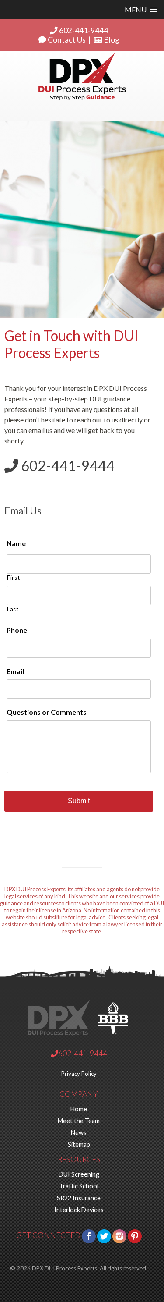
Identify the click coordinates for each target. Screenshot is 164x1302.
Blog (110, 39)
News (79, 1132)
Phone (17, 630)
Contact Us (66, 39)
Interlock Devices (79, 1209)
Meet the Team (79, 1121)
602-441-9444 (83, 30)
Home (78, 1109)
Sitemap (79, 1144)
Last (13, 609)
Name (16, 543)
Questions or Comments (47, 712)
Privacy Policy (79, 1073)
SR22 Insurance (79, 1198)
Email (15, 671)
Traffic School (78, 1186)
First (13, 577)
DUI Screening (79, 1174)
